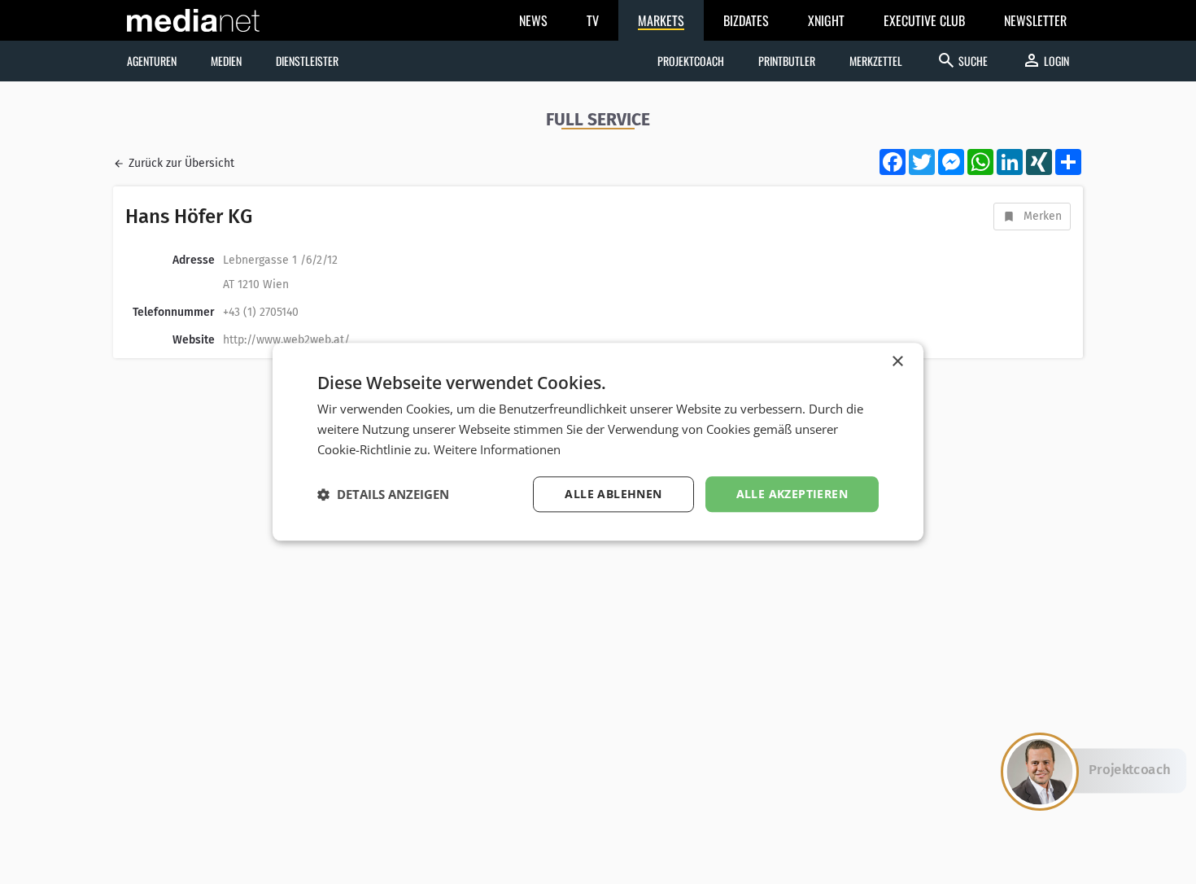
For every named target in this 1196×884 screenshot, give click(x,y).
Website (193, 340)
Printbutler (786, 60)
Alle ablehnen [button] (613, 493)
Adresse (193, 260)
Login (1045, 60)
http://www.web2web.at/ (286, 340)
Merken (1043, 216)
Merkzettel (875, 60)
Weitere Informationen (497, 449)
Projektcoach (690, 60)
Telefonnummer (174, 312)
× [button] (897, 362)
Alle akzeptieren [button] (792, 493)
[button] (383, 494)
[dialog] (598, 441)
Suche (962, 60)
